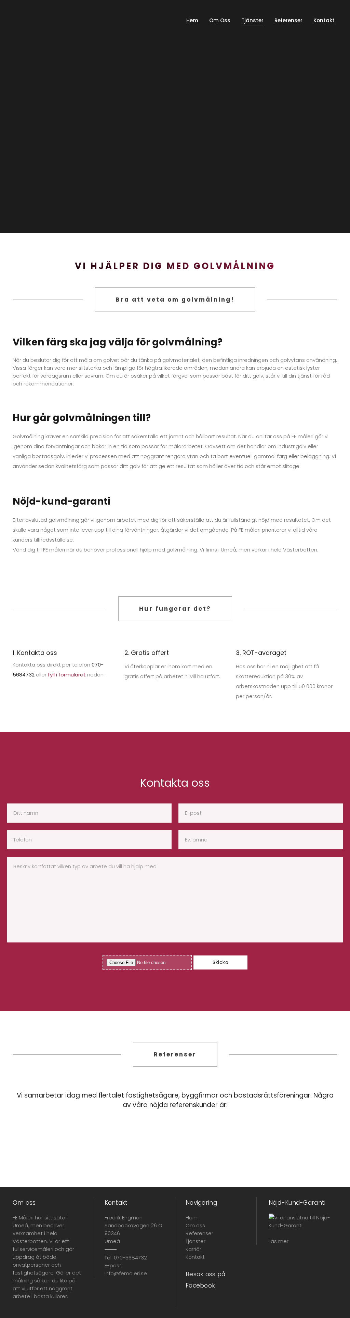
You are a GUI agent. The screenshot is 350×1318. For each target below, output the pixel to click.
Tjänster (195, 1241)
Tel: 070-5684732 (126, 1257)
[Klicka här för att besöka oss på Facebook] (190, 1303)
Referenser (199, 1233)
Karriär (193, 1249)
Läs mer (278, 1241)
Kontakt (195, 1256)
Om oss (195, 1225)
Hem (192, 1217)
